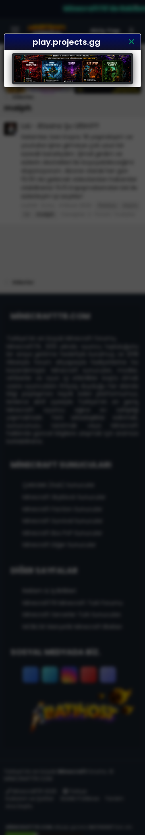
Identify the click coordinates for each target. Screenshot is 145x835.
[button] (131, 42)
